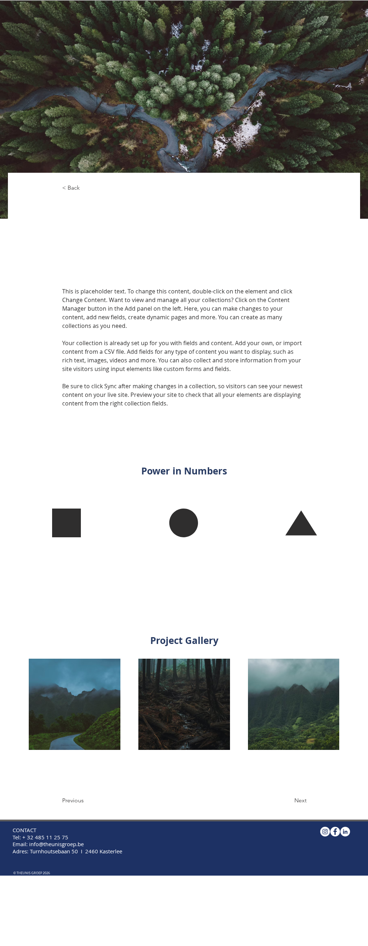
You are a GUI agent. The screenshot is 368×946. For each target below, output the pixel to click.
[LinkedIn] (345, 831)
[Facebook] (335, 831)
